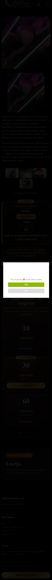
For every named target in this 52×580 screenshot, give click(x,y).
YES (26, 285)
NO (26, 291)
